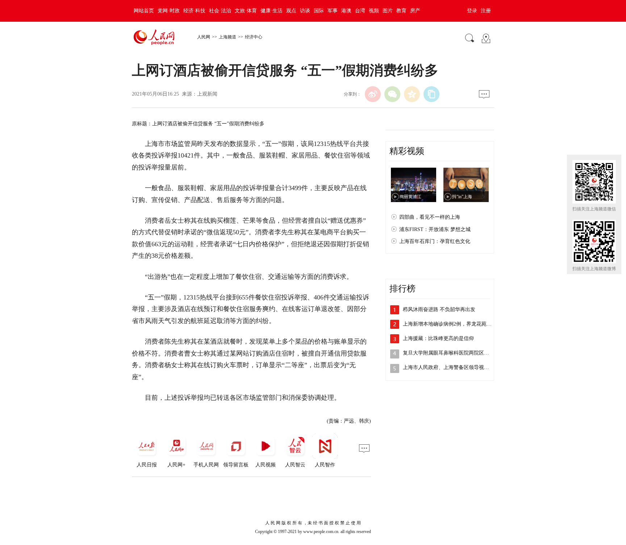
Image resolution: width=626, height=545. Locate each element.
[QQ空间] (412, 94)
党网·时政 (169, 10)
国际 (319, 10)
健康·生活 (271, 10)
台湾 (360, 10)
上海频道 (227, 36)
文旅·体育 (246, 10)
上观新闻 (207, 94)
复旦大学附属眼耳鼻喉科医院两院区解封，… (453, 353)
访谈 (305, 10)
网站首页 (144, 10)
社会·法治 (220, 10)
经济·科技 (194, 10)
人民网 (203, 36)
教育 (401, 10)
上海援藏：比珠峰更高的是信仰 (438, 338)
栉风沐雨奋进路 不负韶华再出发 (439, 309)
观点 (291, 10)
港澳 (346, 10)
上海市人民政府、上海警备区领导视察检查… (453, 367)
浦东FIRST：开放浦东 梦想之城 (435, 229)
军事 (332, 10)
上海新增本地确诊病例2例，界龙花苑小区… (452, 324)
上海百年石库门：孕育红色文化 (434, 241)
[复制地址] (431, 94)
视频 (374, 10)
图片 (388, 10)
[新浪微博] (373, 94)
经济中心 (253, 36)
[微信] (392, 94)
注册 (486, 10)
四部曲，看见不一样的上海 (429, 217)
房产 (415, 10)
